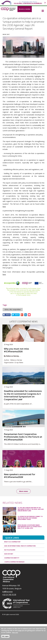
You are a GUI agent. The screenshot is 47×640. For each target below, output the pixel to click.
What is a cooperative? (12, 542)
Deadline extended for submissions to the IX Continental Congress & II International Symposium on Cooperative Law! (23, 395)
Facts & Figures (9, 550)
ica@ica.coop (7, 591)
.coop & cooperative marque (14, 562)
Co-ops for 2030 (23, 257)
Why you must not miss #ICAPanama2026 (16, 350)
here (4, 207)
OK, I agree (5, 636)
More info (15, 632)
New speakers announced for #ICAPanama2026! (19, 475)
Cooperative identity (11, 558)
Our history (8, 554)
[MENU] (42, 11)
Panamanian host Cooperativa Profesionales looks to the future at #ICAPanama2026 (23, 437)
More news (23, 491)
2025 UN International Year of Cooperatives (20, 546)
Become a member (24, 9)
